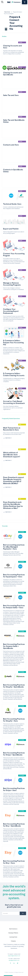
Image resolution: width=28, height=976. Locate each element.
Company (13, 941)
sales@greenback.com (14, 960)
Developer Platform (13, 933)
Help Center (7, 12)
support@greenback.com (14, 955)
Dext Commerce (13, 929)
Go (23, 913)
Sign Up (25, 2)
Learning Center (13, 937)
